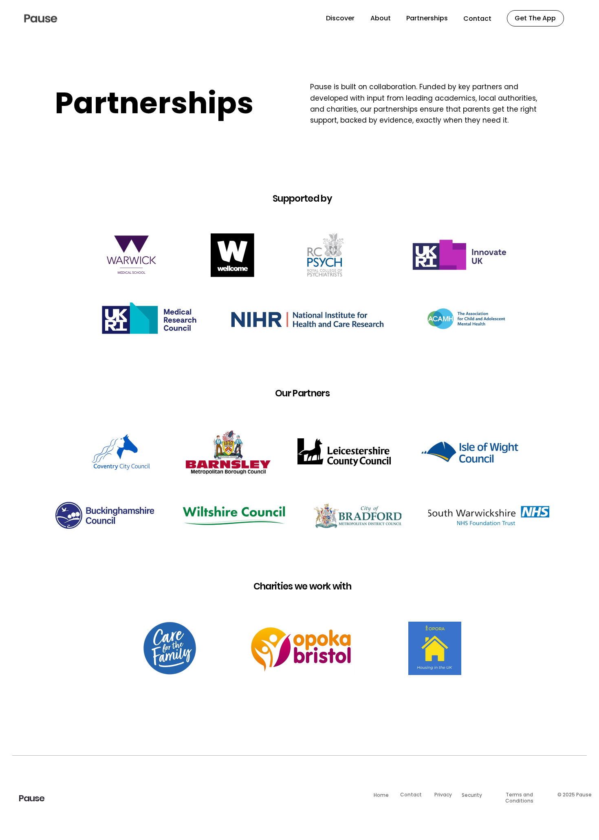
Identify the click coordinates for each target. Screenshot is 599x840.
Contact (411, 794)
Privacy (443, 794)
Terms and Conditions (519, 797)
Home (381, 795)
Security (472, 795)
